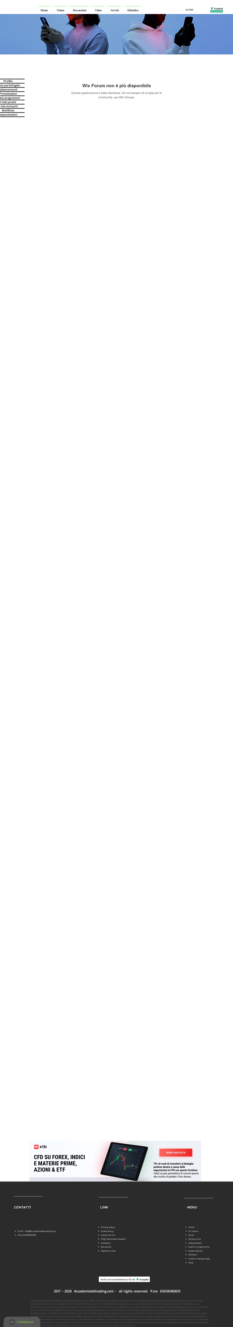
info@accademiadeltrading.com (40, 1231)
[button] (60, 8)
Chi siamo (193, 1231)
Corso (191, 1235)
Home (191, 1227)
